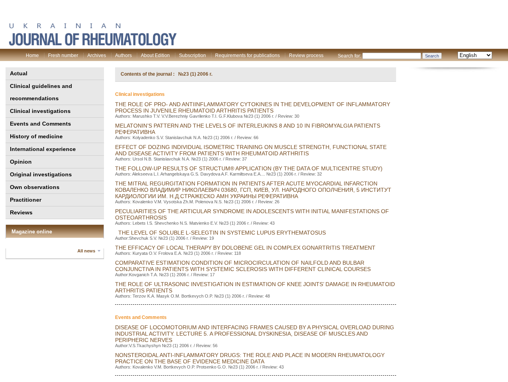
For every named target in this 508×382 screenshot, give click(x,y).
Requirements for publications (247, 55)
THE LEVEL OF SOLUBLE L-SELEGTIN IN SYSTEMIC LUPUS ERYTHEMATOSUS (220, 232)
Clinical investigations (40, 111)
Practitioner (25, 200)
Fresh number (63, 55)
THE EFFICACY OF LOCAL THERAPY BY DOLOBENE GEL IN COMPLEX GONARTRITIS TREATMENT (245, 247)
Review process (306, 55)
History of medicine (36, 136)
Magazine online (32, 232)
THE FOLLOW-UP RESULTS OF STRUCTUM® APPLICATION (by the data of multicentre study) (249, 168)
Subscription (192, 55)
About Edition (155, 55)
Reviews (21, 212)
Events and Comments (40, 123)
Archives (96, 55)
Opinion (21, 162)
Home (32, 55)
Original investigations (41, 174)
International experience (43, 149)
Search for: (349, 56)
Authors (123, 55)
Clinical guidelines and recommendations (41, 92)
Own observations (35, 187)
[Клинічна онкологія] (92, 44)
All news (86, 250)
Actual (18, 73)
